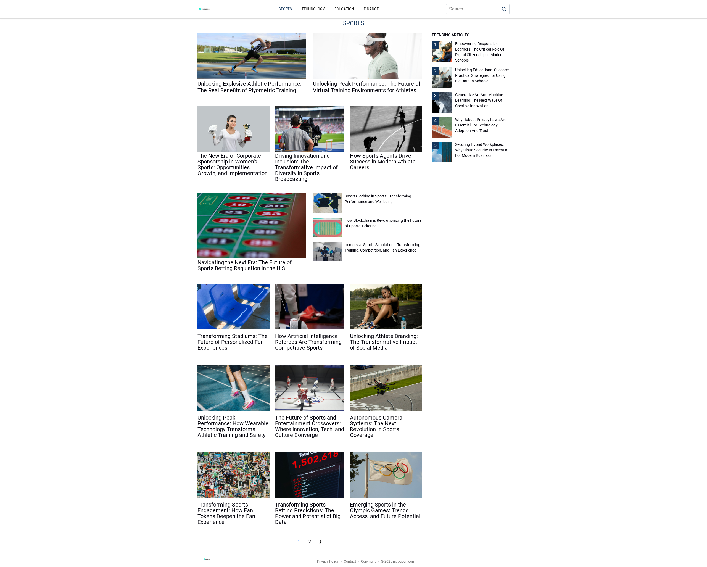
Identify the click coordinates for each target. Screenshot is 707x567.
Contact (350, 561)
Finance (371, 9)
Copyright (368, 561)
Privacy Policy (328, 561)
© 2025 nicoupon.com (398, 561)
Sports (285, 9)
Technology (313, 9)
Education (344, 9)
